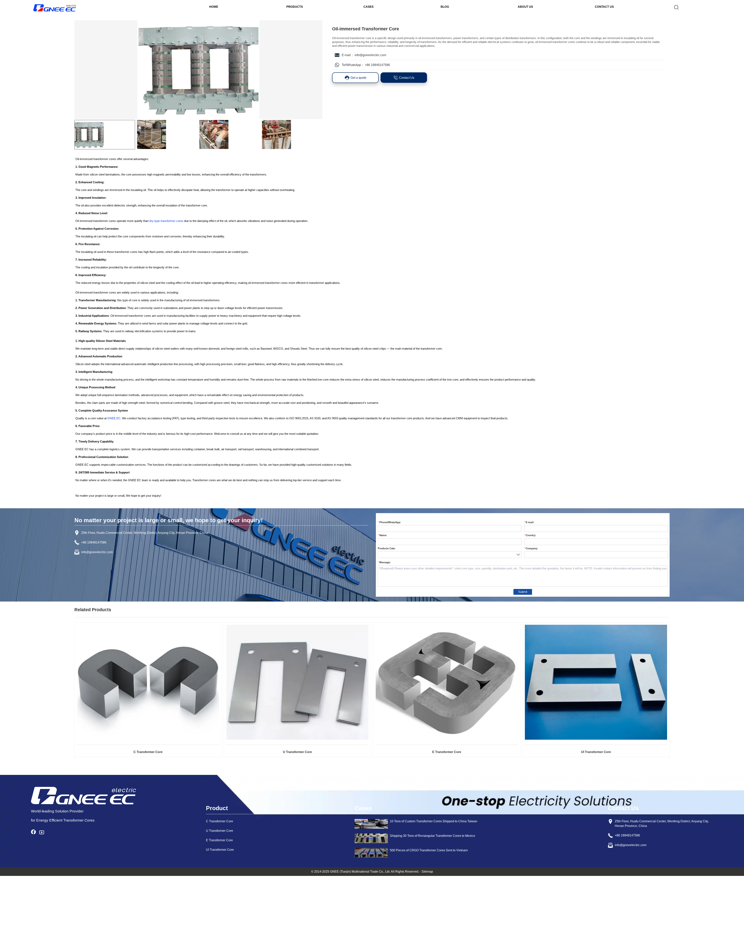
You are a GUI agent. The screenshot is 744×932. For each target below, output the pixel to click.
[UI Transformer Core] (596, 682)
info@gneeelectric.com (370, 55)
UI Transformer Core (596, 752)
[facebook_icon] (35, 832)
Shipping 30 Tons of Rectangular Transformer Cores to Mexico (432, 835)
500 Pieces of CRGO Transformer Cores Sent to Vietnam (429, 850)
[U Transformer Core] (297, 682)
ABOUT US (525, 6)
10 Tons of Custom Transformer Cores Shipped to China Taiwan (433, 821)
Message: (385, 562)
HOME (213, 6)
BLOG (445, 6)
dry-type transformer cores (166, 221)
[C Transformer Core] (148, 682)
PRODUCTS (294, 6)
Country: (531, 535)
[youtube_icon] (43, 832)
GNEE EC (114, 418)
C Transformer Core (148, 752)
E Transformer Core (446, 752)
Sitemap (427, 871)
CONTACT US (604, 6)
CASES (368, 6)
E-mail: (530, 522)
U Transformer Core (297, 752)
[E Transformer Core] (447, 682)
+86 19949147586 (377, 65)
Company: (532, 548)
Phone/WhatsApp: (390, 522)
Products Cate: (386, 548)
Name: (383, 535)
